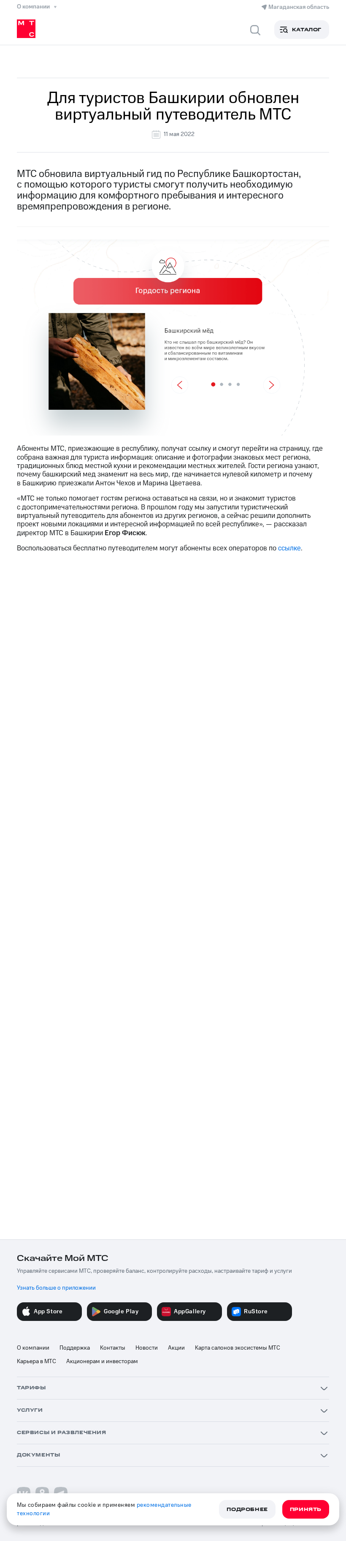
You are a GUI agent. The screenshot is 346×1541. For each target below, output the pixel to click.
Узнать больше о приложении (56, 1288)
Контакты (112, 1348)
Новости (146, 1348)
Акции (176, 1348)
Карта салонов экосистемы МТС (237, 1348)
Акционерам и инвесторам (102, 1361)
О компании (33, 1348)
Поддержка (74, 1348)
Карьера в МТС (36, 1361)
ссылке (289, 548)
